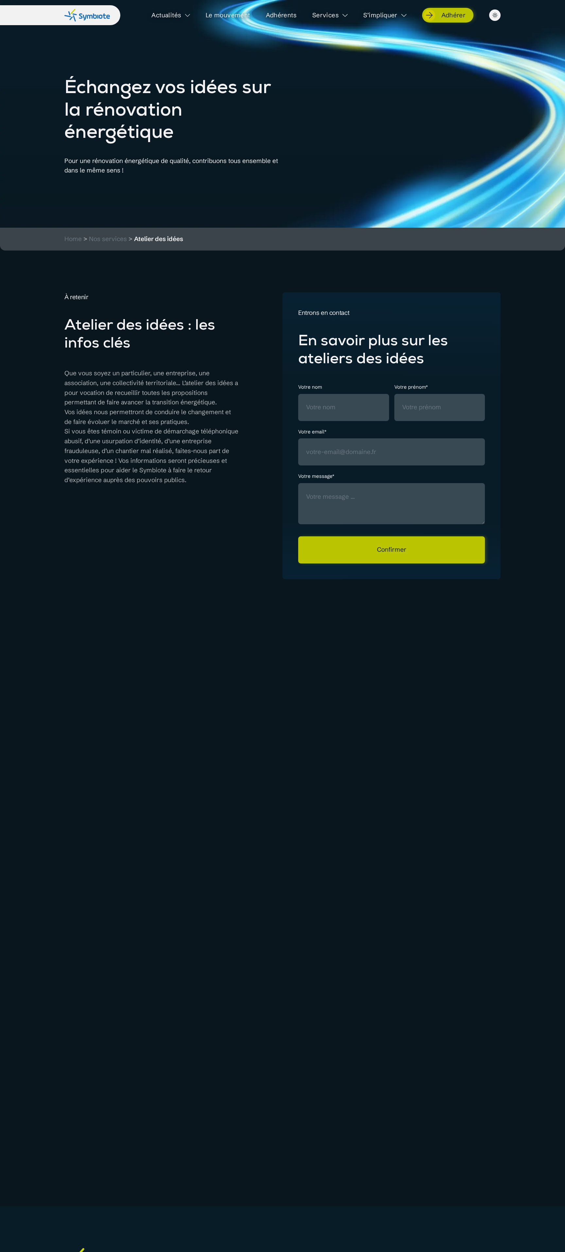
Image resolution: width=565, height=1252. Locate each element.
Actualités (166, 15)
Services (325, 15)
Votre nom (310, 387)
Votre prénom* (411, 387)
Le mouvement (228, 15)
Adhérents (281, 15)
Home (73, 239)
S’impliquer (380, 15)
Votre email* (312, 432)
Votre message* (316, 476)
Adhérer (453, 15)
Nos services (108, 239)
